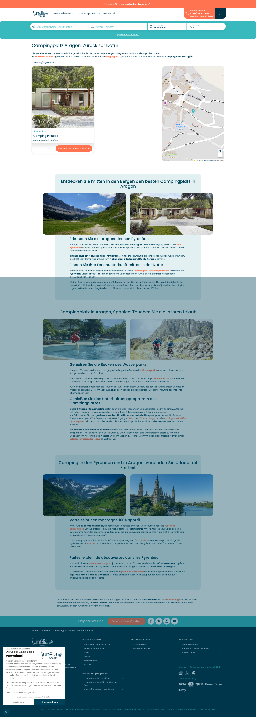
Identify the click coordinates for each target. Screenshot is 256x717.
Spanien (46, 630)
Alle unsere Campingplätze (97, 644)
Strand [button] (87, 652)
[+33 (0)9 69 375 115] (187, 13)
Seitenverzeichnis (155, 709)
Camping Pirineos (45, 136)
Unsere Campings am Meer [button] (97, 678)
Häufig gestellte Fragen (51, 709)
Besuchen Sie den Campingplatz (74, 148)
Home (35, 630)
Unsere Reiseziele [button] (62, 13)
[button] (6, 712)
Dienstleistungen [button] (190, 644)
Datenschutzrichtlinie (112, 709)
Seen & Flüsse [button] (90, 660)
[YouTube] (174, 621)
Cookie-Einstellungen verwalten (182, 709)
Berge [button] (87, 656)
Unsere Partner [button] (189, 652)
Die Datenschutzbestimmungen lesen (21, 693)
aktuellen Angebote (137, 4)
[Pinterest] (158, 621)
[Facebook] (151, 621)
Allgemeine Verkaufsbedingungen (82, 709)
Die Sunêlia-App (208, 709)
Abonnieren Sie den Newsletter (126, 621)
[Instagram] (166, 621)
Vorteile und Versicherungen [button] (195, 648)
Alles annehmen (49, 702)
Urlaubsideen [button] (139, 644)
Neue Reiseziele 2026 (94, 648)
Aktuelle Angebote (141, 648)
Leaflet (198, 160)
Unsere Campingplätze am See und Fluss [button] (101, 683)
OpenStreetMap (209, 160)
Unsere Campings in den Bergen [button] (99, 689)
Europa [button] (87, 664)
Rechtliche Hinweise (134, 709)
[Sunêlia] (40, 13)
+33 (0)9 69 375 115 (199, 13)
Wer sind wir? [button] (110, 13)
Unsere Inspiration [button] (87, 13)
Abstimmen (18, 702)
